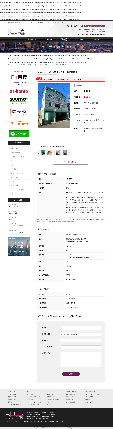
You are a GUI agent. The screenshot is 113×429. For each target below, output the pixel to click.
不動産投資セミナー (52, 397)
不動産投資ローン (51, 394)
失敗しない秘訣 (12, 397)
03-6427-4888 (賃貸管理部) (47, 416)
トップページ (16, 39)
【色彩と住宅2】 (12, 213)
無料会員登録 (30, 399)
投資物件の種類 (12, 394)
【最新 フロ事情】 (13, 207)
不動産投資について (32, 39)
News (12, 161)
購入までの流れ (70, 397)
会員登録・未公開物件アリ (34, 397)
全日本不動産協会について (73, 402)
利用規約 (52, 421)
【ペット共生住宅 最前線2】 (16, 226)
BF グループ (50, 402)
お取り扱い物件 (48, 39)
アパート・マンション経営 (92, 394)
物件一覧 (13, 169)
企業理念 (10, 402)
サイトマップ (50, 404)
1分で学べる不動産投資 (17, 157)
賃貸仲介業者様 (15, 185)
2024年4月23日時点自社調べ (19, 83)
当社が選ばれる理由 (90, 392)
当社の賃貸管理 (15, 177)
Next (69, 153)
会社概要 (96, 39)
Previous (38, 153)
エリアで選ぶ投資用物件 (64, 39)
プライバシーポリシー (17, 194)
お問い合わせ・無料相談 (98, 34)
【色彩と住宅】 (12, 219)
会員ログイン (69, 399)
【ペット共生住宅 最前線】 (16, 232)
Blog (12, 165)
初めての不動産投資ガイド (73, 394)
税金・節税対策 (31, 394)
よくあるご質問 (83, 34)
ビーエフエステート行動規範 (34, 402)
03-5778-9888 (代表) (33, 416)
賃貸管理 (80, 39)
